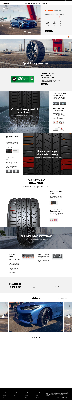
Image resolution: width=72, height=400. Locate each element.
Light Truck (8, 0)
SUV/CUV (4, 0)
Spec (43, 37)
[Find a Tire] (69, 3)
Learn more (47, 395)
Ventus (15, 395)
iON (14, 394)
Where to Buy (48, 31)
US (63, 0)
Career (43, 0)
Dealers (29, 3)
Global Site (67, 0)
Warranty (37, 394)
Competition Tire (32, 0)
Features (34, 37)
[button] (3, 316)
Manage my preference (65, 397)
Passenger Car (18, 0)
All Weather (26, 394)
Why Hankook (44, 3)
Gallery (39, 37)
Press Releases (47, 0)
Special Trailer (27, 0)
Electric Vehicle (13, 0)
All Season (26, 395)
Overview (29, 37)
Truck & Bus (22, 0)
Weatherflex (16, 398)
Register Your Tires (38, 0)
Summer (26, 397)
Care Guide (37, 397)
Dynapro (15, 397)
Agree (58, 397)
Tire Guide (37, 398)
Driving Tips (37, 395)
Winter (26, 398)
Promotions (33, 3)
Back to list (7, 8)
